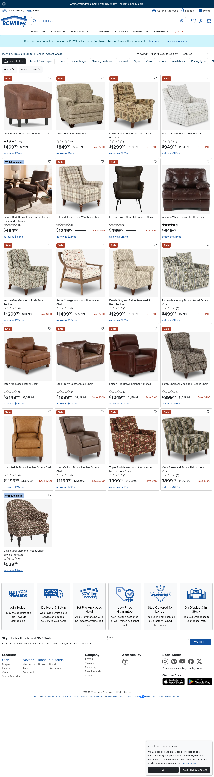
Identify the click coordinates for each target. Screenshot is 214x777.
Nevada (28, 660)
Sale (180, 31)
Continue (200, 642)
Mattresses (101, 31)
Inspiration (140, 31)
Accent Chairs (54, 54)
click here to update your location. (168, 41)
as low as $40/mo (66, 403)
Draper (6, 664)
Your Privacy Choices (195, 770)
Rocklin (53, 664)
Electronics (79, 31)
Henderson (29, 664)
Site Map (176, 696)
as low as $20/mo (119, 487)
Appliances (57, 31)
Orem (5, 672)
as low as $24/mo (14, 487)
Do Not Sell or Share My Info (158, 696)
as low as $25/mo (66, 236)
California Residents (115, 696)
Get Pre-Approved (167, 10)
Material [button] (123, 61)
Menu (206, 10)
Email (110, 637)
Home (37, 696)
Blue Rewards (93, 671)
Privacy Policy (189, 763)
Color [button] (149, 61)
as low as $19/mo (171, 153)
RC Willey (7, 54)
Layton (6, 668)
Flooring (121, 31)
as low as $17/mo (65, 153)
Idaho (42, 660)
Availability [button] (178, 61)
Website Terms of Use (69, 696)
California (56, 660)
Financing (90, 667)
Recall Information (49, 696)
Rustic (19, 54)
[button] (24, 4)
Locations (9, 655)
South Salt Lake (11, 676)
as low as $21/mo (119, 403)
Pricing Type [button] (198, 61)
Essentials (161, 31)
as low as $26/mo (119, 153)
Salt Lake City (16, 10)
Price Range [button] (79, 61)
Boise (41, 664)
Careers (89, 663)
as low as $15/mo (13, 153)
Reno (26, 668)
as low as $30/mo (66, 320)
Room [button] (162, 61)
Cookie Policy (132, 696)
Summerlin (29, 672)
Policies (83, 696)
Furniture (38, 31)
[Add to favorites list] (49, 78)
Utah (5, 660)
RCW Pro (90, 659)
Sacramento (56, 668)
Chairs (41, 54)
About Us (90, 675)
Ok (163, 770)
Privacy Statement (97, 696)
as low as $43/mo (14, 403)
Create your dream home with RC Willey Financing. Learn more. (107, 4)
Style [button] (137, 61)
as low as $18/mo (171, 403)
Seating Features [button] (102, 61)
